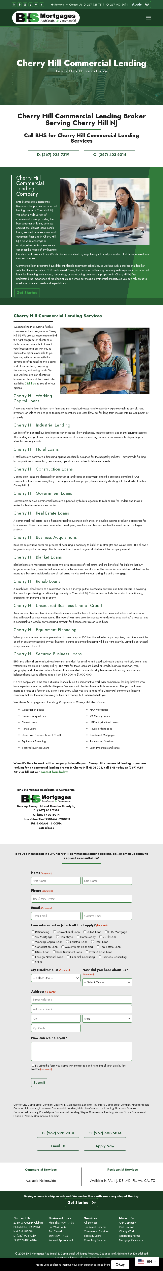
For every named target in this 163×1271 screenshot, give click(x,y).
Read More (103, 1265)
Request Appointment (61, 1240)
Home (59, 71)
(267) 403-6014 (48, 815)
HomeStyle (66, 937)
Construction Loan (46, 947)
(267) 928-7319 (48, 810)
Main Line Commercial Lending (96, 1108)
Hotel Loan (101, 942)
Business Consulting (114, 957)
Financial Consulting (82, 957)
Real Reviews (126, 1227)
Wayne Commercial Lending (97, 1112)
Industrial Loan (78, 942)
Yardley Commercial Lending (41, 1116)
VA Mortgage (43, 937)
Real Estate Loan (110, 947)
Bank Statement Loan (69, 952)
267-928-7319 (95, 5)
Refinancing (42, 932)
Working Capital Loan (48, 942)
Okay (120, 1264)
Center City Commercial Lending (33, 1104)
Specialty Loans (92, 1236)
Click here (30, 383)
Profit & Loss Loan (100, 952)
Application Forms (129, 1236)
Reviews (59, 5)
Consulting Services (95, 1240)
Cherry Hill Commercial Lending (73, 1104)
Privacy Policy (101, 1258)
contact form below (54, 772)
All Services (90, 1223)
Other (38, 962)
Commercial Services (96, 1231)
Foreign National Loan (49, 957)
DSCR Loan (42, 952)
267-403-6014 (119, 5)
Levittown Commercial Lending (57, 1108)
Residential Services (95, 1227)
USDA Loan (94, 932)
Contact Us (75, 5)
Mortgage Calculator (131, 1240)
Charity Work (126, 1231)
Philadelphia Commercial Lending (59, 1112)
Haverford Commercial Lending (111, 1104)
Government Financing (79, 947)
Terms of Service (81, 1258)
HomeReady (88, 937)
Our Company (127, 1223)
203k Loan (109, 937)
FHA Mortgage (117, 932)
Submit (39, 1082)
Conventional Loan (68, 932)
